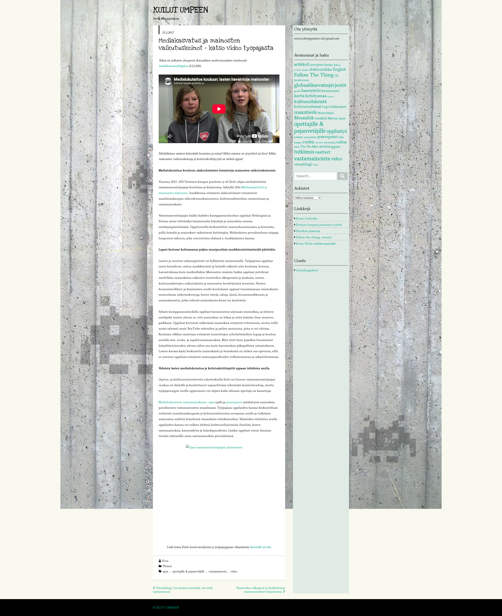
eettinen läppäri (301, 70)
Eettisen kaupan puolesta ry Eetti (319, 225)
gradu (297, 90)
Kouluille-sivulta (260, 547)
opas (165, 571)
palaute (298, 137)
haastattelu (311, 90)
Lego (325, 107)
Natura (333, 118)
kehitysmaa (315, 95)
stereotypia (330, 142)
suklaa (341, 142)
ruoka (308, 141)
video (234, 571)
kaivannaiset (330, 91)
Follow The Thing (313, 75)
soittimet (319, 142)
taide (296, 146)
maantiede (305, 112)
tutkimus (304, 151)
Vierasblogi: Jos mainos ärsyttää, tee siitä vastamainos (183, 589)
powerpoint (234, 402)
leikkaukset (338, 107)
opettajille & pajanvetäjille (188, 571)
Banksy (328, 65)
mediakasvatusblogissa (173, 66)
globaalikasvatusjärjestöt (320, 85)
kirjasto (330, 96)
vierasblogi (303, 164)
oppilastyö (336, 131)
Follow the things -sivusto (314, 237)
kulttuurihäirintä (310, 101)
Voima (315, 165)
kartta (299, 95)
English (339, 69)
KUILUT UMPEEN (180, 10)
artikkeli (301, 64)
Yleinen (167, 566)
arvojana (316, 64)
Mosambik (304, 118)
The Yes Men (309, 146)
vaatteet (322, 152)
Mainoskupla (326, 113)
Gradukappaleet (307, 270)
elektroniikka (320, 69)
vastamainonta (217, 571)
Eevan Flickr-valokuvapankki (316, 243)
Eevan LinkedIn (306, 218)
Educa (337, 64)
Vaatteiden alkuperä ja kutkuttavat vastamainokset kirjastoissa (260, 589)
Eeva (165, 561)
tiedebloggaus (329, 146)
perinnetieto (310, 137)
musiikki (321, 118)
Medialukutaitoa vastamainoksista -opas (187, 402)
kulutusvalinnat (307, 106)
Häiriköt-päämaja (308, 231)
